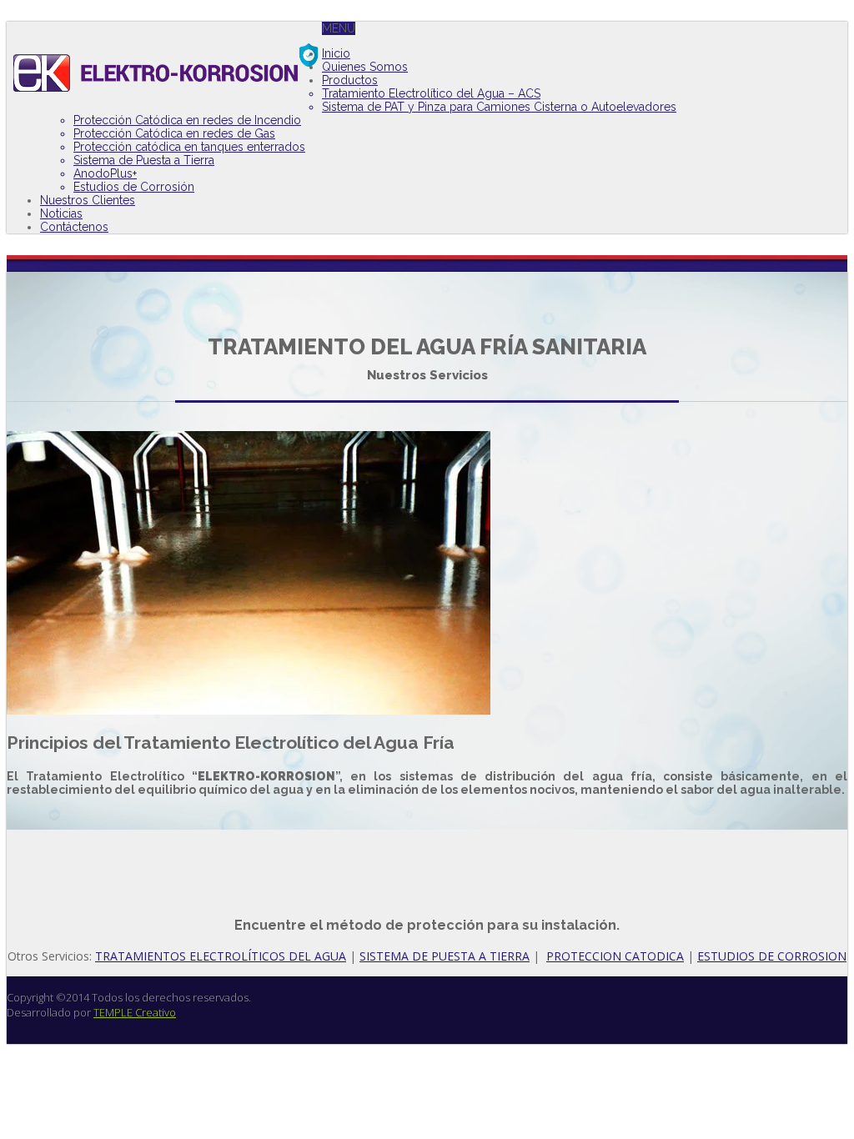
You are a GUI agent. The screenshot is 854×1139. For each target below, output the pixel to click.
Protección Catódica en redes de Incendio (187, 120)
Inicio (336, 53)
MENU (338, 28)
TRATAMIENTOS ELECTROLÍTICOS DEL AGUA (220, 956)
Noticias (61, 213)
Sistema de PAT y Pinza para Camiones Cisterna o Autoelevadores (499, 106)
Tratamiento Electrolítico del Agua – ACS (431, 93)
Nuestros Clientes (87, 200)
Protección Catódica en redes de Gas (174, 133)
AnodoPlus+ (105, 173)
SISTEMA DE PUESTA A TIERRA (444, 956)
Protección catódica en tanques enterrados (189, 146)
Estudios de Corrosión (133, 186)
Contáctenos (74, 226)
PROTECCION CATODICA (615, 956)
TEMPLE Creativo (134, 1012)
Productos (350, 80)
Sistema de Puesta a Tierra (143, 160)
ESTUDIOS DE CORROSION (771, 956)
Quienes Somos (365, 66)
